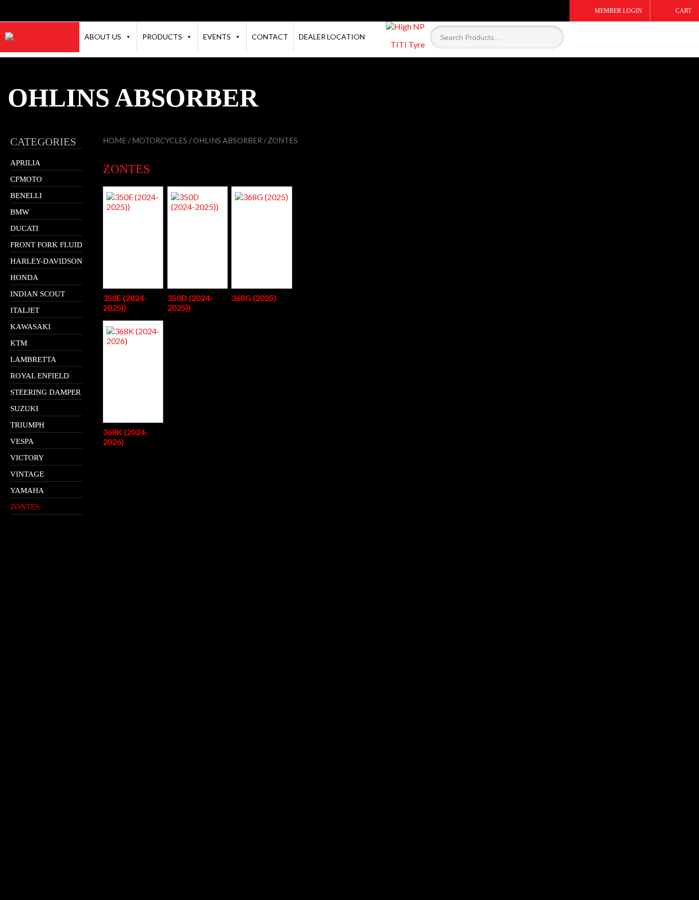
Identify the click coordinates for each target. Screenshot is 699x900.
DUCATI (24, 228)
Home (114, 140)
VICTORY (27, 458)
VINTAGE (27, 474)
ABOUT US (102, 36)
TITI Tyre (407, 44)
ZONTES (24, 507)
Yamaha (27, 490)
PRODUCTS (162, 36)
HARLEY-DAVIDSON (46, 261)
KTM (18, 343)
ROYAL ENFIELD (39, 376)
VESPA (22, 441)
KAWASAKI (30, 327)
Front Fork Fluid (46, 245)
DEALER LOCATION (332, 36)
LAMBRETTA (33, 359)
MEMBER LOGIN (618, 10)
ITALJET (24, 310)
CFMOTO (26, 179)
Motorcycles (159, 140)
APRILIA (25, 163)
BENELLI (26, 195)
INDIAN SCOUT (37, 294)
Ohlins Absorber (227, 140)
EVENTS (217, 36)
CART (683, 10)
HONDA (24, 277)
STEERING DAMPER (45, 392)
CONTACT (270, 36)
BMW (19, 212)
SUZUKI (24, 408)
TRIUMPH (27, 425)
